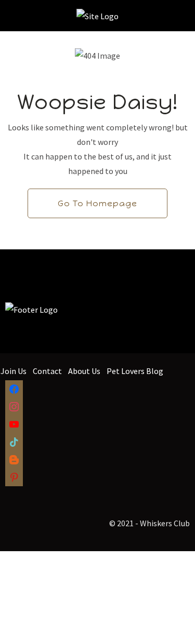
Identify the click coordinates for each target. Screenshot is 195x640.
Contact (47, 371)
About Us (84, 371)
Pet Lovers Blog (135, 371)
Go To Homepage (97, 203)
